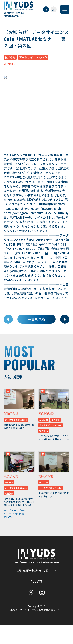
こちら (35, 280)
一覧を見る (36, 319)
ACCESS (36, 581)
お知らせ (10, 57)
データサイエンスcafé (33, 57)
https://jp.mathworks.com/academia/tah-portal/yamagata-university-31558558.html (34, 210)
